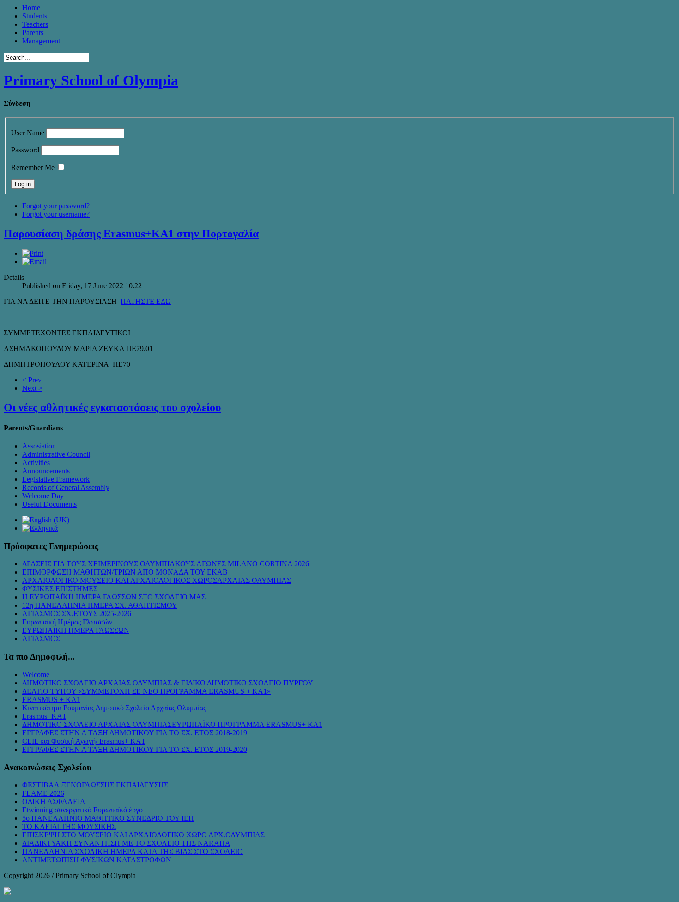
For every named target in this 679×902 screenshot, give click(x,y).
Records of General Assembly (65, 487)
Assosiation (39, 446)
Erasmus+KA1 (44, 716)
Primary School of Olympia (91, 80)
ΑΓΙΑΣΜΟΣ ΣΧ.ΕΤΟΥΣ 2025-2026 (76, 613)
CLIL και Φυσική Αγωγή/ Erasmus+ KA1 (83, 741)
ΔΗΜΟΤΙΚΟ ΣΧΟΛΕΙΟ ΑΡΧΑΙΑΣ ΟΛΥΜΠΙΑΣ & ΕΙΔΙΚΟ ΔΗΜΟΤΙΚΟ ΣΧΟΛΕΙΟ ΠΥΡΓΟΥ (167, 683)
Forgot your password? (56, 206)
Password (25, 150)
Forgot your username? (56, 214)
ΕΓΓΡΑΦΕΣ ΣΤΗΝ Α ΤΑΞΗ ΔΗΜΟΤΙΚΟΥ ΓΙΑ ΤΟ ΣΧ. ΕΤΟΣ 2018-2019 (134, 733)
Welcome (35, 674)
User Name (27, 133)
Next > (32, 388)
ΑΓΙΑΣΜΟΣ (41, 638)
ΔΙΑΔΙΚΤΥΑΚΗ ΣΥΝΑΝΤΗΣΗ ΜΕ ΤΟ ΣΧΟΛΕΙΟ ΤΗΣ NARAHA (126, 843)
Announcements (46, 471)
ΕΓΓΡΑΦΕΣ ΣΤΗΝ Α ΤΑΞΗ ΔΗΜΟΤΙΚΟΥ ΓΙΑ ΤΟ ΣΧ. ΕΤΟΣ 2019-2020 (134, 749)
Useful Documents (49, 504)
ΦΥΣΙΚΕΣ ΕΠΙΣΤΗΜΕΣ (59, 589)
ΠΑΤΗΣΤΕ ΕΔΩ (146, 301)
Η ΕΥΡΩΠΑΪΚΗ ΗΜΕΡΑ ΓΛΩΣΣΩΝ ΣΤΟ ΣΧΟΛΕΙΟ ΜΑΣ (114, 597)
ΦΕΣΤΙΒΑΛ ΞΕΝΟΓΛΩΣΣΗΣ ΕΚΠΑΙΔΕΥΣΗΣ (95, 785)
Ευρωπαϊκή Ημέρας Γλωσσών (67, 622)
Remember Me (33, 167)
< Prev (32, 380)
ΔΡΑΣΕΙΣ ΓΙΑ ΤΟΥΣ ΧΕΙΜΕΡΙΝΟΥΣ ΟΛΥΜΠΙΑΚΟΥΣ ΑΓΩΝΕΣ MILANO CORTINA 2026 (165, 564)
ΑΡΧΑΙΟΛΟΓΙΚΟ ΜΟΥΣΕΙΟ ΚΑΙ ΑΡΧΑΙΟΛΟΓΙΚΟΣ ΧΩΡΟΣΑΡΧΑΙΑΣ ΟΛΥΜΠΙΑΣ (156, 580)
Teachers (35, 24)
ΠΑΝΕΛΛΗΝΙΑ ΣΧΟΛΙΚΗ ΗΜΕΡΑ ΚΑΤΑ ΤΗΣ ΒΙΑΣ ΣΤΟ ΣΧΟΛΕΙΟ (132, 851)
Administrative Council (56, 454)
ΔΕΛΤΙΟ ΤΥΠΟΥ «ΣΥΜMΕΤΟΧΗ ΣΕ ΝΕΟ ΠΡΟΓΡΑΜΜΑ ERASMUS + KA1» (146, 691)
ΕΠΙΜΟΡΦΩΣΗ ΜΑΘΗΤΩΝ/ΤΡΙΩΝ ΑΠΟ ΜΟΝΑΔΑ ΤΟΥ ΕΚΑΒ (125, 572)
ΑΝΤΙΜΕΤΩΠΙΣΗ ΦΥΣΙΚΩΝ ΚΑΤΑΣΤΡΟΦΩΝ (96, 860)
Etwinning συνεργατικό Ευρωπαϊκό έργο (82, 810)
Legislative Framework (56, 479)
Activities (36, 462)
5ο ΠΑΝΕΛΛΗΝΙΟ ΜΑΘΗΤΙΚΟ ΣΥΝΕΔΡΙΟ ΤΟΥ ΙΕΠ (108, 818)
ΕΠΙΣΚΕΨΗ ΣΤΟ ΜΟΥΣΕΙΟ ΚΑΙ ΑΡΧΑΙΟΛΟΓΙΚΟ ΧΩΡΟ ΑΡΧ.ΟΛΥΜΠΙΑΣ (143, 835)
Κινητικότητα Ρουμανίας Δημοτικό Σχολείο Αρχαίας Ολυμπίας (114, 708)
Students (34, 16)
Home (31, 8)
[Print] (32, 253)
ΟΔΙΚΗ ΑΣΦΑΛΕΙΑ (53, 801)
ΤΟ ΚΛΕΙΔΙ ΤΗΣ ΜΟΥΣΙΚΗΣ (69, 826)
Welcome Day (43, 496)
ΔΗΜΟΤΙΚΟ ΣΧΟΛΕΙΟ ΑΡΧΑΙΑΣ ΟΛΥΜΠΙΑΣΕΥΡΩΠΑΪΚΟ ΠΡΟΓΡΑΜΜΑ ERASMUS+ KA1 (172, 724)
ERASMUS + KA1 (51, 699)
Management (41, 41)
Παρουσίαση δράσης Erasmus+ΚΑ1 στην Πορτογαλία (131, 234)
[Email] (34, 262)
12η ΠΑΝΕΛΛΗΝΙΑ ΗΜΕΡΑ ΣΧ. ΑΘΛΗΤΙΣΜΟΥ (99, 605)
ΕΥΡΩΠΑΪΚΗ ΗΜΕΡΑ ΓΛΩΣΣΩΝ (75, 630)
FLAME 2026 (43, 793)
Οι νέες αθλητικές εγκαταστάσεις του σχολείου (112, 407)
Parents (32, 32)
